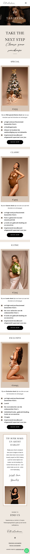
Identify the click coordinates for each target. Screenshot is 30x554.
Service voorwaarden (15, 545)
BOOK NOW (15, 142)
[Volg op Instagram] (15, 538)
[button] (26, 550)
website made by (15, 549)
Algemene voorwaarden (15, 543)
